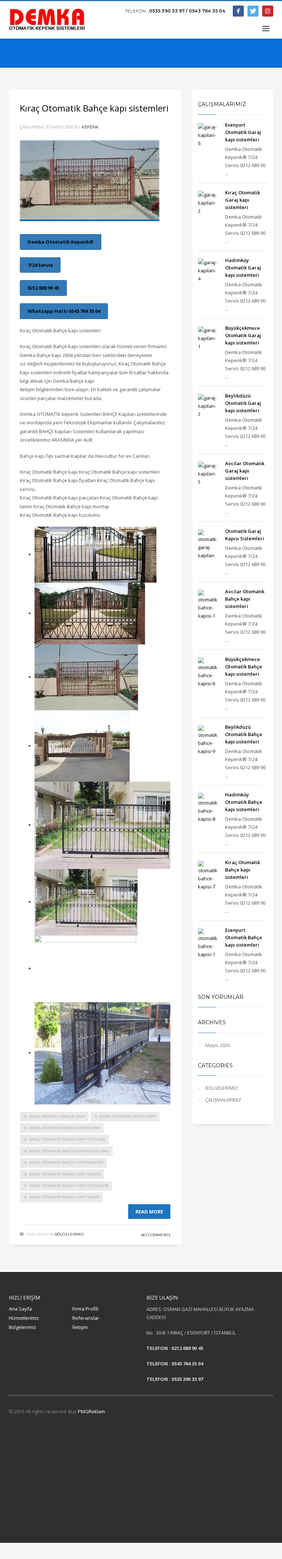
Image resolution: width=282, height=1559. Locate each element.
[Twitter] (252, 11)
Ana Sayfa (20, 1308)
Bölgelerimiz (22, 1327)
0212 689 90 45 (43, 287)
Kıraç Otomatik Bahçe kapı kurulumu (69, 1151)
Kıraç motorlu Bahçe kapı (57, 1116)
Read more (149, 1211)
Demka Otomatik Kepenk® (61, 241)
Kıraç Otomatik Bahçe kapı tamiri (64, 1197)
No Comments (155, 1235)
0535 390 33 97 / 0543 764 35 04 (187, 11)
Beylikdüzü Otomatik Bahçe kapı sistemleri (243, 734)
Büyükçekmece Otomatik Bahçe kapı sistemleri (243, 666)
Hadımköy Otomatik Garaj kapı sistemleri (243, 267)
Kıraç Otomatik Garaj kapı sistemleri (242, 200)
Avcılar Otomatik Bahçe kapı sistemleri (244, 598)
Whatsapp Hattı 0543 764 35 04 (64, 311)
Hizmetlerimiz (24, 1318)
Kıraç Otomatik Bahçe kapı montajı (66, 1162)
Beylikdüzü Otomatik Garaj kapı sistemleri (243, 403)
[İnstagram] (267, 11)
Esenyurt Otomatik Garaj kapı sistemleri (243, 132)
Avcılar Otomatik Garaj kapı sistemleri (244, 470)
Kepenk (90, 127)
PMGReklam (92, 1411)
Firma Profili (85, 1308)
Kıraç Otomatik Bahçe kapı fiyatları (67, 1139)
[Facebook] (238, 11)
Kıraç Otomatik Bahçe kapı (128, 1116)
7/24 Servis (40, 265)
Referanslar (85, 1318)
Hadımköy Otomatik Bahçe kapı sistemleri (243, 802)
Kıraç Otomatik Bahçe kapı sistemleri (94, 108)
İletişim (80, 1327)
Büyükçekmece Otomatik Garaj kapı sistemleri (243, 335)
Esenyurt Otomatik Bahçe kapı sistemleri (243, 937)
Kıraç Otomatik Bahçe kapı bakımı (64, 1127)
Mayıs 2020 (217, 1045)
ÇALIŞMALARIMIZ (223, 1099)
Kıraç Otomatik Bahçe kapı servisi (65, 1174)
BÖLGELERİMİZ (69, 1234)
